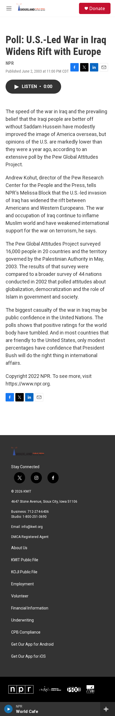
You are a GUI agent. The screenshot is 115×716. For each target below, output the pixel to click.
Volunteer (19, 596)
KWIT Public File (24, 560)
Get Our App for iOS (28, 656)
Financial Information (29, 608)
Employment (22, 584)
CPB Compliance (25, 632)
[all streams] (107, 709)
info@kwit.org (32, 527)
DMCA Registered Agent (30, 537)
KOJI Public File (24, 572)
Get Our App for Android (32, 644)
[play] (8, 709)
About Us (19, 548)
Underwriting (22, 620)
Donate (97, 8)
